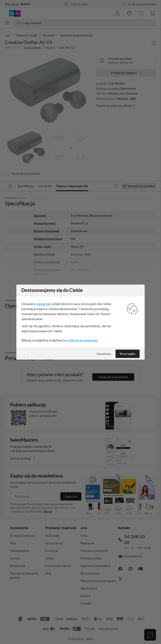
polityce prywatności (82, 340)
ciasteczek (43, 304)
